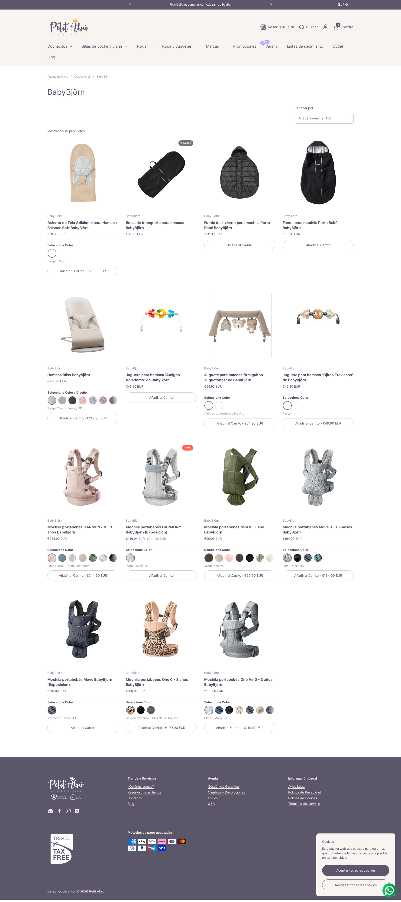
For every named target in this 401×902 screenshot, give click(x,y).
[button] (308, 27)
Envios (213, 798)
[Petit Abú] (68, 26)
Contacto (135, 798)
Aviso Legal (296, 786)
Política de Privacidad (304, 792)
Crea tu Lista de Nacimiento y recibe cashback (201, 4)
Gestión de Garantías (223, 786)
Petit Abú (96, 891)
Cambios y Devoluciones (226, 792)
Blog (131, 804)
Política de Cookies (302, 798)
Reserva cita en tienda (145, 792)
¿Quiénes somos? (141, 786)
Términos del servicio (304, 804)
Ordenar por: (304, 108)
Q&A (211, 804)
